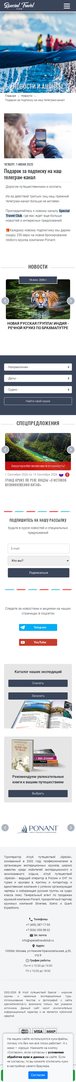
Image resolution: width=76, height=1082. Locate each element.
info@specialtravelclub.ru (38, 940)
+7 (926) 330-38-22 (38, 930)
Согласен (38, 1075)
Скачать (38, 683)
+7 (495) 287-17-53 (38, 924)
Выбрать (38, 793)
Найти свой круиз (38, 401)
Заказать (38, 696)
